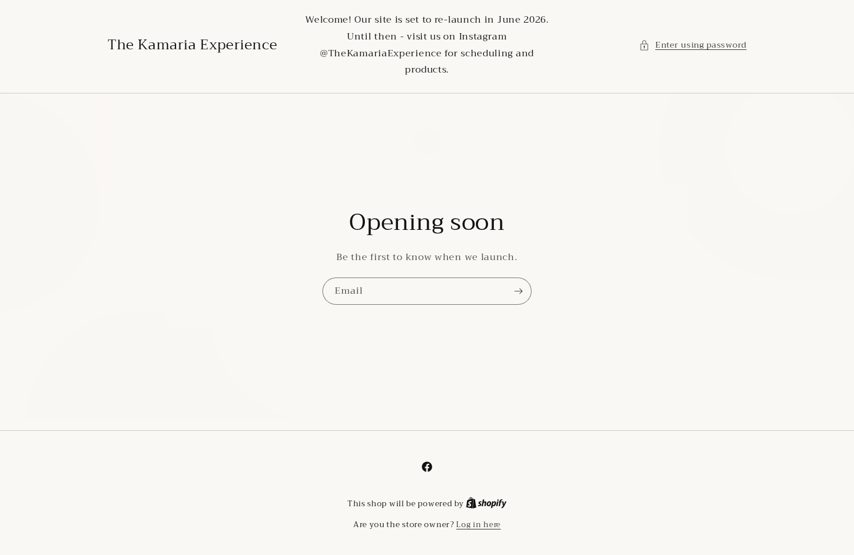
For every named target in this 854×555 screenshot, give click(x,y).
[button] (693, 45)
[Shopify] (486, 503)
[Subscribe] (518, 291)
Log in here (478, 525)
